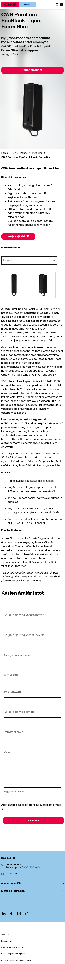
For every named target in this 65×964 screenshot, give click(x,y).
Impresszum (6, 941)
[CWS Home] (18, 4)
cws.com (5, 935)
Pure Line (37, 153)
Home (4, 153)
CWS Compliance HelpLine (13, 954)
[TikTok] (26, 913)
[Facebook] (11, 913)
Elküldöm (33, 820)
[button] (61, 4)
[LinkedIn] (3, 913)
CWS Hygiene (20, 153)
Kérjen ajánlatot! (32, 70)
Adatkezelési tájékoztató (12, 948)
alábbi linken (45, 805)
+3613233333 (13, 865)
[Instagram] (18, 913)
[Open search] (57, 4)
